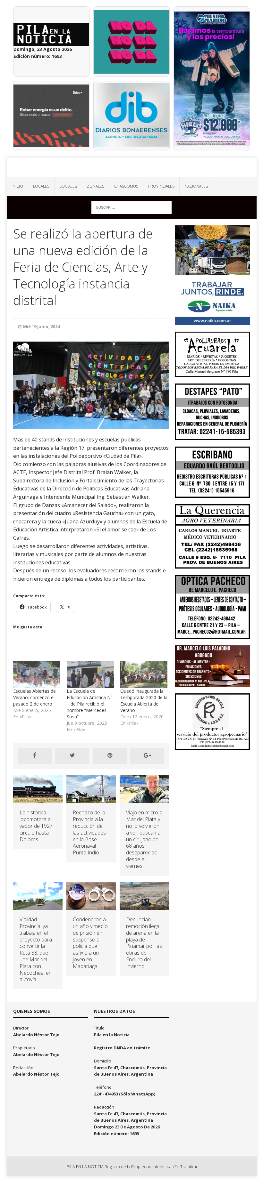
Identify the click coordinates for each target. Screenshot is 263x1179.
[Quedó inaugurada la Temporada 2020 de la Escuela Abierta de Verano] (143, 674)
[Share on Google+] (147, 756)
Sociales (68, 186)
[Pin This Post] (110, 756)
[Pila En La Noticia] (132, 167)
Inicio (17, 186)
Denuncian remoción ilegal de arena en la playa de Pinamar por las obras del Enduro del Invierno (144, 943)
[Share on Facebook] (35, 756)
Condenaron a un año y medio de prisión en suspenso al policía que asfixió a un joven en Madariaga (90, 943)
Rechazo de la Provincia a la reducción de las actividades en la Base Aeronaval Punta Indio (89, 832)
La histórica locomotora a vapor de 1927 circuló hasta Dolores (36, 826)
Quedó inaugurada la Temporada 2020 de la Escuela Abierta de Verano (143, 700)
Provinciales (161, 186)
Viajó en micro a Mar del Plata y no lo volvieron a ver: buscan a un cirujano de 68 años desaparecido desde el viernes (144, 839)
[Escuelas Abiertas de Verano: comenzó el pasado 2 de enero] (36, 674)
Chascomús (126, 186)
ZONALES (95, 186)
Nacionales (196, 186)
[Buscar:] (131, 207)
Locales (41, 186)
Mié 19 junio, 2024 (41, 326)
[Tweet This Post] (72, 756)
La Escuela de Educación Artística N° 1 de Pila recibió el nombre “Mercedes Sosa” (90, 704)
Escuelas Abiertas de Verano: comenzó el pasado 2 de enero (34, 697)
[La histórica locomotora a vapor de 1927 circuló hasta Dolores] (38, 799)
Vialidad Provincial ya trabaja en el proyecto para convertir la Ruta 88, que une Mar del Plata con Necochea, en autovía (36, 949)
